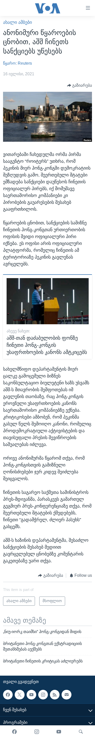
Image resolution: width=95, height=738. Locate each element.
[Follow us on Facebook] (8, 694)
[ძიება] (80, 731)
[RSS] (55, 694)
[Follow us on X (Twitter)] (19, 694)
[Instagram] (37, 731)
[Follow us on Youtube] (31, 694)
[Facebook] (14, 731)
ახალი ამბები (17, 22)
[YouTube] (59, 731)
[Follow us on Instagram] (43, 694)
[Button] (79, 85)
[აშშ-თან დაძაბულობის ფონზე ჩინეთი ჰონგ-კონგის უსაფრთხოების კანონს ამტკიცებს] (48, 301)
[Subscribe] (66, 694)
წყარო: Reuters (17, 63)
